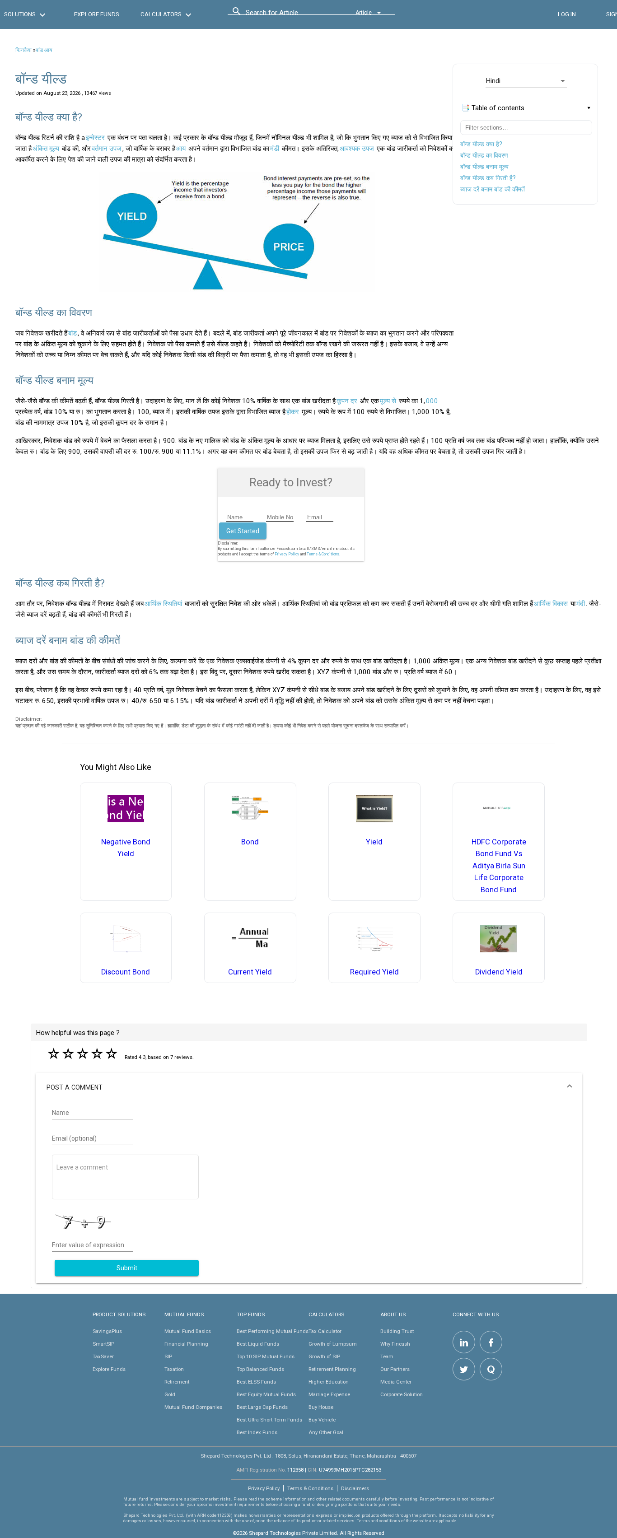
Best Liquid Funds (258, 1344)
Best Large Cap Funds (262, 1407)
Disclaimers (355, 1488)
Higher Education (328, 1382)
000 (432, 401)
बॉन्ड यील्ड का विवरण (484, 155)
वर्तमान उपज (107, 148)
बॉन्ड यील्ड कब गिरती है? (488, 178)
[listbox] (526, 81)
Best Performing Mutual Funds (272, 1331)
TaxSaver (103, 1356)
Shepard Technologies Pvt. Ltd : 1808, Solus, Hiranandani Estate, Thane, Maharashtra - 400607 (308, 1456)
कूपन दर (347, 401)
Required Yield (374, 972)
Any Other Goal (325, 1432)
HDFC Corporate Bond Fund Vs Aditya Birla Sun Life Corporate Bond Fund (499, 866)
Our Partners (395, 1369)
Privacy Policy (287, 554)
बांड (72, 333)
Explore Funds (109, 1369)
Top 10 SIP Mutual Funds (265, 1356)
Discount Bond (125, 972)
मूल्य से (388, 401)
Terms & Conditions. (323, 554)
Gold (169, 1394)
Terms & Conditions (310, 1488)
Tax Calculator (324, 1331)
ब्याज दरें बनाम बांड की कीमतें (492, 189)
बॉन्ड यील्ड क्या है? (481, 144)
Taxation (174, 1369)
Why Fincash (395, 1344)
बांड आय (44, 50)
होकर (292, 412)
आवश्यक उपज (357, 148)
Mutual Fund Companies (193, 1407)
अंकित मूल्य (46, 148)
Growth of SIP (324, 1356)
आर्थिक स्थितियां (163, 604)
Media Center (395, 1382)
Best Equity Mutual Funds (266, 1394)
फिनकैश (23, 50)
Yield (374, 842)
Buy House (320, 1407)
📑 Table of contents (492, 108)
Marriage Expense (329, 1394)
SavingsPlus (107, 1331)
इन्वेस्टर (95, 138)
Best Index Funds (257, 1432)
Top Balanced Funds (260, 1369)
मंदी (580, 604)
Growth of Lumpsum (332, 1344)
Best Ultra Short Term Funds (269, 1420)
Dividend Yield (499, 972)
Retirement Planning (332, 1369)
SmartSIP (103, 1344)
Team (386, 1356)
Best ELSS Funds (256, 1382)
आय (181, 148)
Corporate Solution (401, 1394)
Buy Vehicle (322, 1420)
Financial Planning (186, 1344)
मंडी (274, 148)
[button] (309, 1087)
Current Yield (250, 972)
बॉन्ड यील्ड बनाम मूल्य (484, 166)
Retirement (176, 1382)
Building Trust (397, 1331)
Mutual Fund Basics (187, 1331)
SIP (168, 1356)
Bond (250, 842)
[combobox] (286, 15)
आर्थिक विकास (551, 604)
